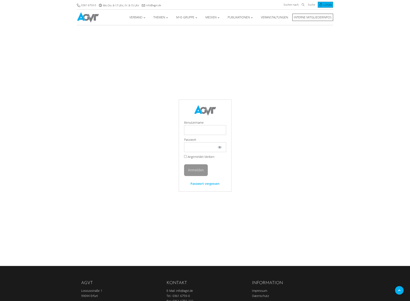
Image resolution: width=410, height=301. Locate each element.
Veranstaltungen (274, 17)
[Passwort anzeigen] (219, 147)
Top (399, 290)
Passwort (190, 140)
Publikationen (239, 17)
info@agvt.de (153, 5)
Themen (159, 17)
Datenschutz (260, 296)
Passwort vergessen (205, 184)
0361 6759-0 (88, 5)
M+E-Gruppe (185, 17)
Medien (211, 17)
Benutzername (194, 122)
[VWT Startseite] (88, 17)
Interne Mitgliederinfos (313, 17)
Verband (135, 17)
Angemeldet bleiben (200, 157)
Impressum (259, 291)
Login (328, 5)
